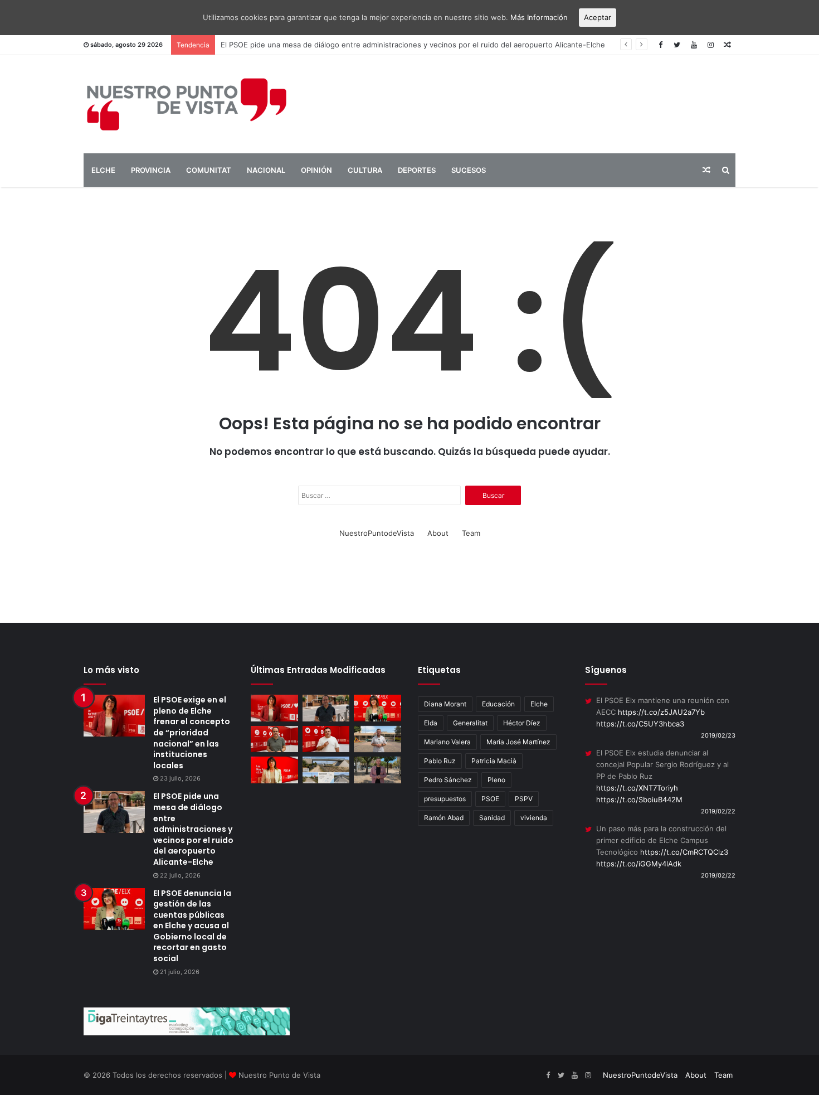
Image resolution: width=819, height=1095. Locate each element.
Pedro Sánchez (448, 780)
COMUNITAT (208, 170)
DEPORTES (417, 170)
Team (471, 533)
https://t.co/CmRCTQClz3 (684, 851)
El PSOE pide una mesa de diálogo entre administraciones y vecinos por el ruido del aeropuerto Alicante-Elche (193, 829)
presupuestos (445, 798)
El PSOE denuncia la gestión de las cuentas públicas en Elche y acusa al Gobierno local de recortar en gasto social (192, 926)
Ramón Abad (444, 817)
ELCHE (103, 170)
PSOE (490, 798)
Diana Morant (445, 704)
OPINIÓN (316, 170)
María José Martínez (518, 742)
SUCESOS (468, 170)
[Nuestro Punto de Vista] (187, 104)
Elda (430, 723)
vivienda (533, 817)
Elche (539, 704)
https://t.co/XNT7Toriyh (637, 787)
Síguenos (606, 670)
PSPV (524, 798)
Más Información (539, 17)
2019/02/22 (718, 811)
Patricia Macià (493, 761)
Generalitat (470, 723)
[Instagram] (710, 45)
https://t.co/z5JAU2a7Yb (661, 712)
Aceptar (597, 17)
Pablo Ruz (440, 761)
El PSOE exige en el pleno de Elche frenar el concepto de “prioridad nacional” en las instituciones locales (191, 732)
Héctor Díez (521, 723)
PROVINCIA (150, 170)
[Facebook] (660, 45)
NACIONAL (266, 170)
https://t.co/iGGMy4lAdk (638, 863)
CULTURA (365, 170)
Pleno (496, 780)
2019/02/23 (718, 735)
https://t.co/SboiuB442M (639, 799)
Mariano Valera (447, 742)
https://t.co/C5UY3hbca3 (640, 723)
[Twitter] (677, 45)
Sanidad (492, 817)
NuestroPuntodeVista (376, 533)
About (437, 533)
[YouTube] (693, 45)
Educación (498, 704)
